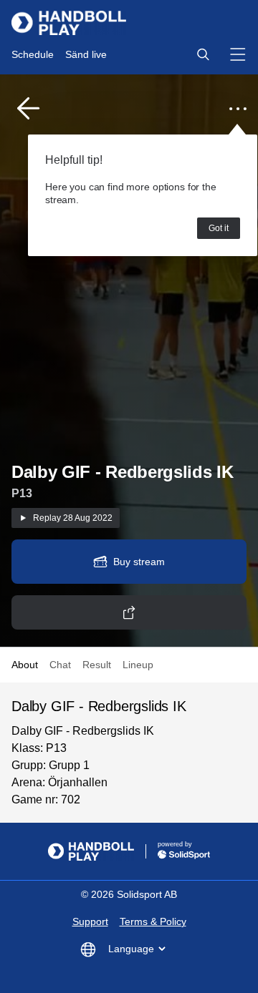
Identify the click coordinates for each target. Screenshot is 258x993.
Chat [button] (60, 665)
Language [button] (131, 948)
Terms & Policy (153, 921)
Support (90, 921)
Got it (219, 228)
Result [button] (96, 665)
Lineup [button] (138, 665)
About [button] (24, 665)
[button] (203, 54)
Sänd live (86, 54)
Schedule (32, 54)
